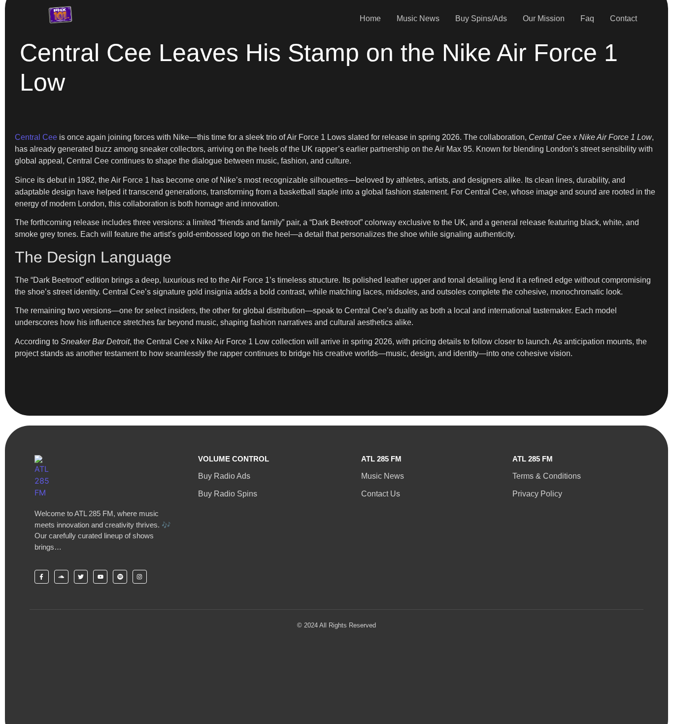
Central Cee (36, 137)
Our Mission (544, 18)
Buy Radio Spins (227, 494)
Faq (587, 18)
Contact (623, 18)
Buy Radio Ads (224, 476)
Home (370, 18)
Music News (418, 18)
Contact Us (380, 494)
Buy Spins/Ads (481, 18)
